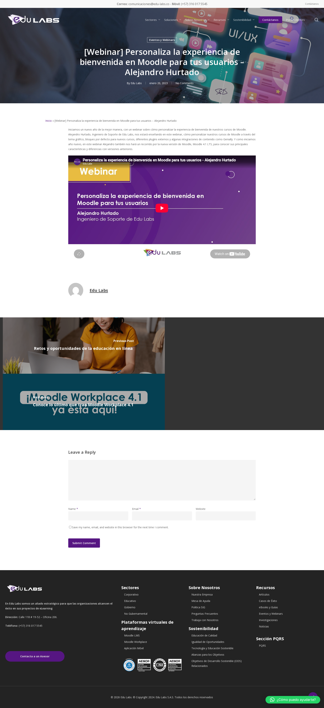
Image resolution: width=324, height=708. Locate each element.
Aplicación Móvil (134, 648)
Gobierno (129, 607)
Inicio (48, 120)
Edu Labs (136, 83)
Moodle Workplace (135, 642)
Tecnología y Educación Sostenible (212, 648)
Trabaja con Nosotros (204, 620)
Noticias (264, 626)
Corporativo (131, 594)
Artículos (264, 594)
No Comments (185, 83)
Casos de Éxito (268, 601)
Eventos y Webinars (162, 40)
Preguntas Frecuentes (204, 613)
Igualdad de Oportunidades (207, 642)
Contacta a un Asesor (35, 656)
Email (136, 509)
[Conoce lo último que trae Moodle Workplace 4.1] (84, 402)
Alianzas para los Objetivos (207, 654)
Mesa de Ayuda (200, 601)
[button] (293, 699)
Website (201, 509)
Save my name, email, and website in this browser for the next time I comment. (120, 527)
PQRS (262, 645)
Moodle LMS (132, 635)
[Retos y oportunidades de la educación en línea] (84, 345)
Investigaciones (268, 620)
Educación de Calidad (204, 635)
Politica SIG (198, 607)
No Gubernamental (135, 613)
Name (73, 509)
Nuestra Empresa (202, 594)
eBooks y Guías (268, 607)
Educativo (130, 601)
